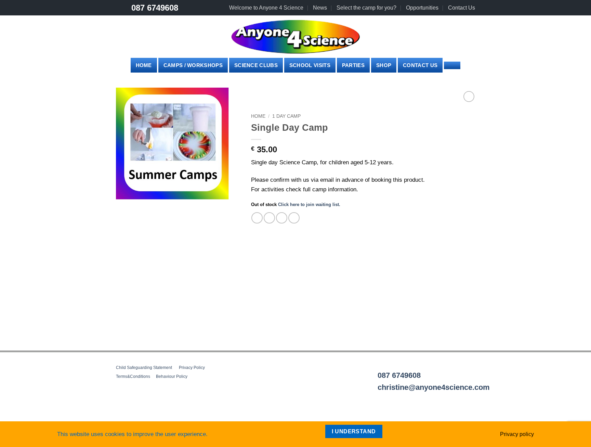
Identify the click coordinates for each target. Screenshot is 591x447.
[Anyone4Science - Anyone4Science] (295, 37)
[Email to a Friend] (281, 218)
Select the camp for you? (366, 8)
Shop (383, 65)
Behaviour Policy (171, 376)
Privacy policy (517, 434)
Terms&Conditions (133, 376)
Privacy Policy (192, 367)
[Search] (452, 65)
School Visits (309, 65)
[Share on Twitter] (269, 218)
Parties (353, 65)
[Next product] (468, 96)
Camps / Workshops (193, 65)
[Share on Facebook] (257, 218)
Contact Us (461, 8)
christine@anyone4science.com (434, 387)
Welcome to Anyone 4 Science (266, 8)
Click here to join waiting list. (309, 204)
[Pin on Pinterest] (294, 218)
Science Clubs (256, 65)
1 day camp (286, 116)
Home (144, 65)
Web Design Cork (135, 418)
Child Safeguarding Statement (144, 367)
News (320, 8)
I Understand (354, 431)
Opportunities (422, 8)
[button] (408, 36)
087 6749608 (154, 7)
